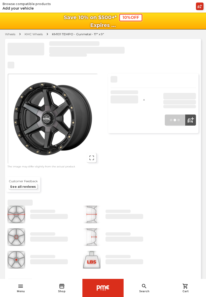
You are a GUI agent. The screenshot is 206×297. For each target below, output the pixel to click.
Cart (185, 288)
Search (144, 288)
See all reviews (23, 187)
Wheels (10, 34)
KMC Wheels (34, 34)
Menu (21, 288)
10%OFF (130, 17)
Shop (62, 288)
